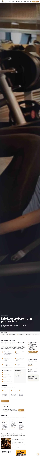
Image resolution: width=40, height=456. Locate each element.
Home (2, 332)
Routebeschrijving (30, 365)
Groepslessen (18, 1)
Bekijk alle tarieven (20, 410)
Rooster (25, 1)
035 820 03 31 (30, 370)
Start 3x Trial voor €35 (33, 351)
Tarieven (28, 1)
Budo (9, 1)
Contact (31, 1)
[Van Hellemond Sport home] (4, 1)
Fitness (21, 1)
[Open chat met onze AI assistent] (38, 454)
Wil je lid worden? (35, 1)
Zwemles (13, 1)
